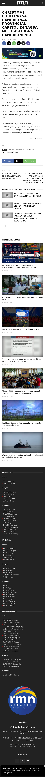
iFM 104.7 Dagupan (9, 551)
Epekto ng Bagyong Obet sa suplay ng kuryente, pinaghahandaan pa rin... (21, 424)
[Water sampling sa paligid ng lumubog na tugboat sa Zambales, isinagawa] (22, 442)
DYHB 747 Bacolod (9, 492)
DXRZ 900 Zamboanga (10, 534)
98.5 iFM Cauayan (9, 559)
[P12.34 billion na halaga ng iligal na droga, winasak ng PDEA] (22, 285)
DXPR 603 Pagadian (9, 529)
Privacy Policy (7, 773)
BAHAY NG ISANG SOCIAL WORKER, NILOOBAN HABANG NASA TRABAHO (28, 206)
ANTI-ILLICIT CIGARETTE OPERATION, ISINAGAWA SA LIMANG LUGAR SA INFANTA (20, 266)
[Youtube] (28, 761)
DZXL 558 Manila (8, 481)
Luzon (16, 152)
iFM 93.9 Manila (8, 555)
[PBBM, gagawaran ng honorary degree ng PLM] (22, 317)
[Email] (19, 43)
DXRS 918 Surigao (9, 532)
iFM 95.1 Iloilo (7, 573)
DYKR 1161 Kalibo (9, 499)
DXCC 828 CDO (8, 512)
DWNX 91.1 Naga (8, 557)
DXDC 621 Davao (9, 516)
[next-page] (6, 226)
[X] (9, 43)
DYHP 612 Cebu (8, 494)
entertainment (20, 149)
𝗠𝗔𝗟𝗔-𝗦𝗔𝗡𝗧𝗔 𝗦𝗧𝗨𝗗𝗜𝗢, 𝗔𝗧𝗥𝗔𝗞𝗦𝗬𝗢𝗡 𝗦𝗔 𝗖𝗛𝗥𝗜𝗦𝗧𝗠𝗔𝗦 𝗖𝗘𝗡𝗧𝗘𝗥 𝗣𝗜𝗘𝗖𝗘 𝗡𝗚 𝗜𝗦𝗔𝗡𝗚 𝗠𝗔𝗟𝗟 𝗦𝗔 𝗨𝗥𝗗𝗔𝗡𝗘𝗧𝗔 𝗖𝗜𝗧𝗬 (33, 178)
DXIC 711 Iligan (8, 523)
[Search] (42, 3)
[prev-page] (3, 226)
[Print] (23, 43)
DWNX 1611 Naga (9, 483)
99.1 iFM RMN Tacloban (11, 575)
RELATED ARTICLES (9, 189)
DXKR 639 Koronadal (10, 525)
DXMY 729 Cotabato (10, 514)
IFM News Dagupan (7, 39)
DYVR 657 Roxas (8, 501)
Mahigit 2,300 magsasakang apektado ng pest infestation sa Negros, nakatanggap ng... (21, 392)
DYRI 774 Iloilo (7, 497)
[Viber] (28, 43)
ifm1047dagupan (8, 152)
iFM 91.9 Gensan (8, 590)
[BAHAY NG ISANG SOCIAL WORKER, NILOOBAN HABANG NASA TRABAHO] (7, 205)
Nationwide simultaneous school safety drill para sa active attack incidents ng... (22, 360)
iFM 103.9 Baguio (8, 548)
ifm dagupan (30, 149)
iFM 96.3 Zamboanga (10, 592)
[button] (3, 3)
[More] (39, 161)
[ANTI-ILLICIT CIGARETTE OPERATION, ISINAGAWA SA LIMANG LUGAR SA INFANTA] (22, 253)
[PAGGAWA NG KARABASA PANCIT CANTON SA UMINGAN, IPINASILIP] (7, 195)
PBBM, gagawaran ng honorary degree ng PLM (21, 329)
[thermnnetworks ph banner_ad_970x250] (22, 53)
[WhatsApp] (14, 43)
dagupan (11, 149)
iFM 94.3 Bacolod (9, 568)
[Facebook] (4, 43)
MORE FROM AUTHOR (27, 189)
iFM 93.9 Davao (8, 588)
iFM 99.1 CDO (7, 586)
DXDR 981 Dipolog (9, 518)
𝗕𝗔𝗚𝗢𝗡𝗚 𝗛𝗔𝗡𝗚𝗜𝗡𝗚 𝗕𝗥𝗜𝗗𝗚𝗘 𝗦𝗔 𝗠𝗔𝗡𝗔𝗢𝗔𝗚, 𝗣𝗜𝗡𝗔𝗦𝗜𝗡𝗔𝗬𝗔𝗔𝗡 (12, 176)
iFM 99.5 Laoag (8, 553)
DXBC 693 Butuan (9, 510)
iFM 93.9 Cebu (8, 570)
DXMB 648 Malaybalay (10, 527)
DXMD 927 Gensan (9, 521)
